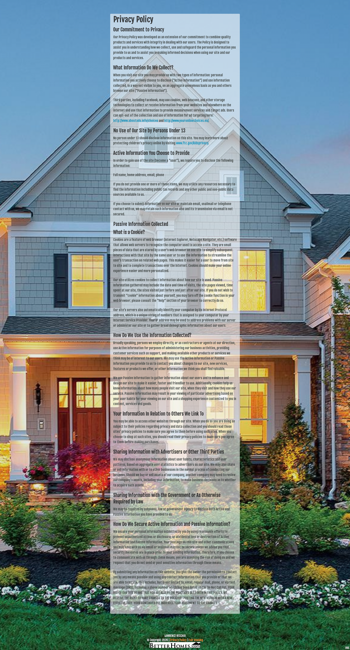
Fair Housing (196, 640)
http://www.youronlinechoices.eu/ (186, 121)
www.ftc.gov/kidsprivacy (192, 143)
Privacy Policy (178, 640)
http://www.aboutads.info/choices (135, 121)
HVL (347, 648)
